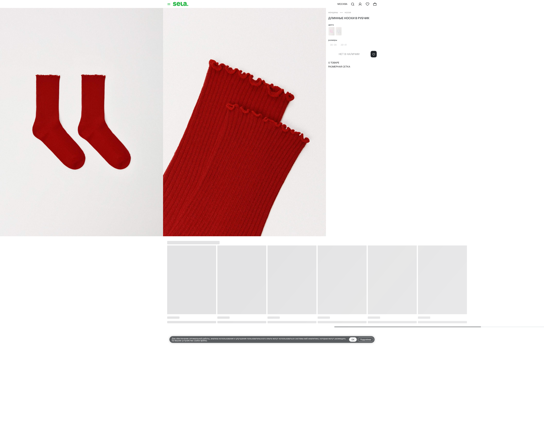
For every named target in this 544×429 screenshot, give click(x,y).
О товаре (333, 62)
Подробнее (365, 339)
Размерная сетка (339, 66)
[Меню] (169, 4)
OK (352, 339)
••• (341, 12)
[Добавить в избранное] (373, 54)
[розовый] (331, 31)
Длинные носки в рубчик (348, 18)
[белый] (338, 31)
